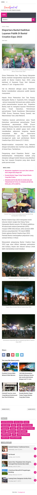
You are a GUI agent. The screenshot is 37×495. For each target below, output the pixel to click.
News (19, 428)
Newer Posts (5, 409)
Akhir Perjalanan (7, 422)
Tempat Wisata (6, 434)
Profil (4, 431)
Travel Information (23, 434)
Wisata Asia (5, 437)
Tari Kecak (11, 454)
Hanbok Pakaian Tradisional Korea (18, 447)
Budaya (26, 422)
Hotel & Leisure (27, 425)
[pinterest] (12, 355)
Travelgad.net (21, 492)
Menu (4, 14)
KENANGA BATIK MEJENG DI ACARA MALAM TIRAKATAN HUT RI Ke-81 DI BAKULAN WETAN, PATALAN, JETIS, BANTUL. (19, 182)
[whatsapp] (17, 355)
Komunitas (5, 428)
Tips (14, 434)
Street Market (22, 431)
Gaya (19, 425)
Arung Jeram (18, 422)
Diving (13, 425)
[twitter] (8, 355)
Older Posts (31, 409)
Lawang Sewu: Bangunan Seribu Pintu (19, 478)
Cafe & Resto (5, 425)
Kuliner (13, 428)
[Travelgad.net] (10, 7)
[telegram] (22, 355)
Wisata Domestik (15, 437)
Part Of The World (28, 428)
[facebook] (3, 355)
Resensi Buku (11, 431)
